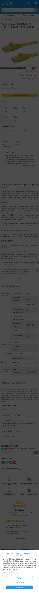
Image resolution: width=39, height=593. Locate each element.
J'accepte (19, 587)
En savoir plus (7, 572)
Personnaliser (19, 582)
